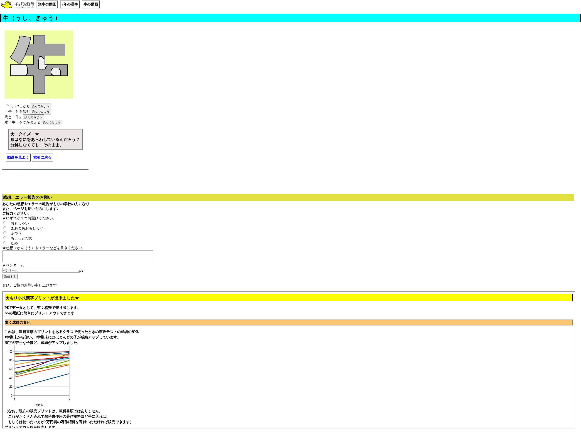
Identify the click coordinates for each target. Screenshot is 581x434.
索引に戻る (42, 157)
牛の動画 (91, 4)
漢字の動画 (47, 4)
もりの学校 (17, 5)
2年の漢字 (70, 4)
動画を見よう (18, 157)
